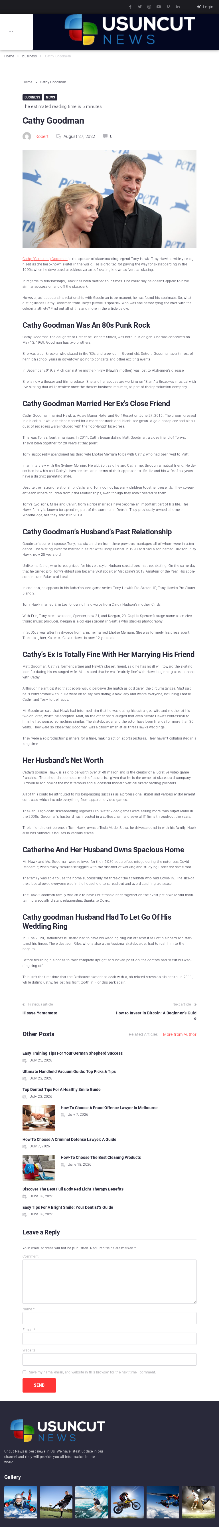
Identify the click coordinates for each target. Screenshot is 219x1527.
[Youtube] (159, 7)
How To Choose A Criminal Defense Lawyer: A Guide (69, 1139)
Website (29, 1350)
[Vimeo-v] (168, 7)
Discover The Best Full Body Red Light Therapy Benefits (73, 1189)
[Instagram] (149, 7)
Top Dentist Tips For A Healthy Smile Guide (62, 1089)
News (50, 97)
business (29, 56)
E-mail (29, 1330)
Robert (41, 136)
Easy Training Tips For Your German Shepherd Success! (73, 1053)
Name (29, 1309)
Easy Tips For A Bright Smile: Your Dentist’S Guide (68, 1207)
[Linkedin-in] (178, 7)
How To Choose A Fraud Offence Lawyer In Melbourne (109, 1107)
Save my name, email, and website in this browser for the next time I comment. (92, 1372)
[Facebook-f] (130, 7)
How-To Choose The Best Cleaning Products (101, 1157)
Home (9, 56)
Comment (31, 1256)
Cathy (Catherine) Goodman (45, 259)
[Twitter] (140, 7)
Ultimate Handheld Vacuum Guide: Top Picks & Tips (69, 1071)
